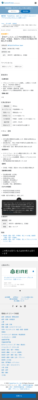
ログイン (13, 11)
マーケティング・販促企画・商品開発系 (13, 334)
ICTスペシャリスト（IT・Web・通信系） (14, 344)
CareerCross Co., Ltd (15, 383)
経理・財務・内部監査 (8, 319)
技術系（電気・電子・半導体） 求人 (14, 235)
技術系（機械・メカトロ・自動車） (12, 352)
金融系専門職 (5, 339)
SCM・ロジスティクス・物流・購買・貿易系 (15, 329)
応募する (19, 396)
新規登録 (25, 11)
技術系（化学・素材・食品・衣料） (12, 355)
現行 (20, 385)
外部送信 (29, 387)
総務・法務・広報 (7, 324)
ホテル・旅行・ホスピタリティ (11, 365)
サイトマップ (24, 299)
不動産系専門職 (6, 342)
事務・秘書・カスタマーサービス (11, 327)
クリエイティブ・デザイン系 (10, 347)
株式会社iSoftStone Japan (15, 45)
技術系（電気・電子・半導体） (11, 350)
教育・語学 (5, 370)
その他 (3, 375)
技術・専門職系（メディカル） (11, 362)
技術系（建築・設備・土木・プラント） (13, 357)
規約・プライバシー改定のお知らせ (19, 389)
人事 (3, 322)
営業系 (3, 332)
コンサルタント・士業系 (9, 337)
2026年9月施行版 (28, 385)
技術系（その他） (7, 360)
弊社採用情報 (14, 299)
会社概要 (7, 297)
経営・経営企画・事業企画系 (10, 317)
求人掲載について (19, 301)
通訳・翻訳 (5, 372)
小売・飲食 (5, 367)
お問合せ (15, 297)
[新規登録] (33, 271)
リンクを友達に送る (27, 297)
